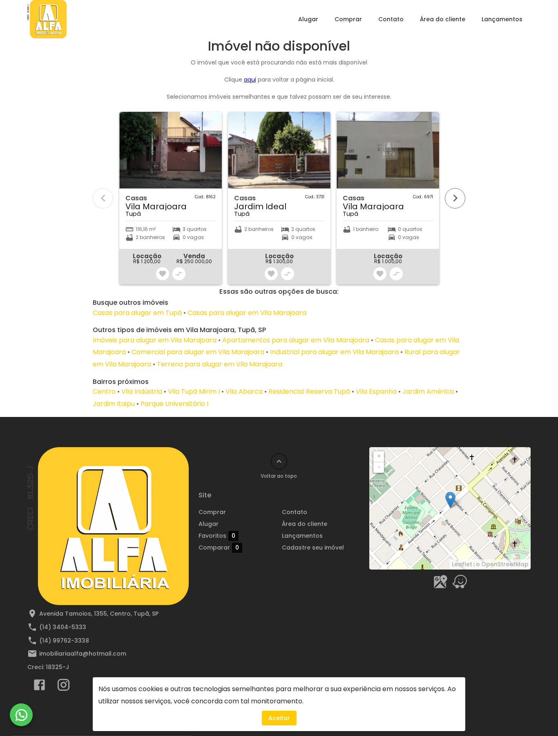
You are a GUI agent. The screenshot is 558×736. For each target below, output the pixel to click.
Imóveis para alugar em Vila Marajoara (155, 340)
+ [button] (379, 456)
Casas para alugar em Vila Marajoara (246, 312)
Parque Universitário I (174, 403)
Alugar (308, 19)
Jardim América (428, 391)
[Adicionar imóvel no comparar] (178, 273)
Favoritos (217, 536)
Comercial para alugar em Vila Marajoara (198, 352)
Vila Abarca (244, 391)
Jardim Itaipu (114, 403)
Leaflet (462, 564)
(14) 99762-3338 (64, 640)
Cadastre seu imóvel (313, 547)
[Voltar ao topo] (279, 461)
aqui (250, 79)
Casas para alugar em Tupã (137, 312)
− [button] (379, 467)
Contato (391, 19)
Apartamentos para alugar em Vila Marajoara (295, 340)
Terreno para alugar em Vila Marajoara (219, 364)
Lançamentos (502, 19)
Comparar (219, 547)
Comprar (348, 19)
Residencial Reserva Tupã (309, 391)
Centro (104, 391)
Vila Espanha (376, 391)
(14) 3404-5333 (62, 627)
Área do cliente (442, 19)
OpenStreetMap (505, 564)
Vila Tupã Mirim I (194, 391)
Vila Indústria (141, 391)
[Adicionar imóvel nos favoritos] (162, 273)
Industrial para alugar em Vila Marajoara (334, 352)
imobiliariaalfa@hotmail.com (82, 654)
